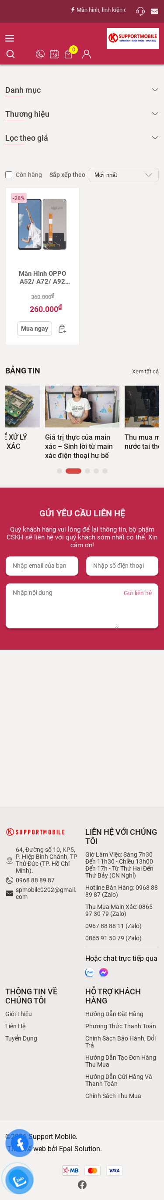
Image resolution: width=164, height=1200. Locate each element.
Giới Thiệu (18, 1013)
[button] (59, 471)
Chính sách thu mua (113, 1095)
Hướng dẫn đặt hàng (114, 1013)
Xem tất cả (145, 371)
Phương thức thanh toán (120, 1026)
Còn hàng (29, 174)
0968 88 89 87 (35, 880)
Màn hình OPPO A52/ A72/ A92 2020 (42, 277)
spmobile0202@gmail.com (46, 893)
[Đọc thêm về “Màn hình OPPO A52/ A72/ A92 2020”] (60, 328)
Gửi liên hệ (138, 593)
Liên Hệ (15, 1026)
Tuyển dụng (21, 1038)
